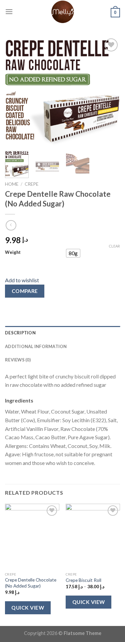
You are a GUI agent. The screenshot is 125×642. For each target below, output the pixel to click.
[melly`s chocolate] (62, 11)
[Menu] (9, 11)
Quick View (27, 608)
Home (11, 184)
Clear (114, 246)
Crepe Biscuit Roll (83, 580)
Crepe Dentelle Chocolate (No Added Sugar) (30, 583)
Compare (25, 291)
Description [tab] (20, 332)
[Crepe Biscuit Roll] (93, 536)
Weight (13, 252)
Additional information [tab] (36, 346)
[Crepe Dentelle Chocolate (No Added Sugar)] (32, 536)
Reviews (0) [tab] (18, 359)
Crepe (31, 184)
